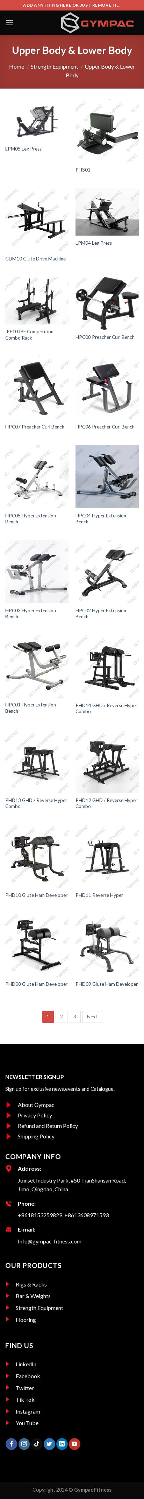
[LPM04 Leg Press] (107, 212)
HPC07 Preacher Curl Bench (34, 427)
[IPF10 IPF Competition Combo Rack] (37, 301)
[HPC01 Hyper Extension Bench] (37, 666)
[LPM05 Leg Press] (37, 120)
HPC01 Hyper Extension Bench (30, 708)
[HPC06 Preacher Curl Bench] (107, 387)
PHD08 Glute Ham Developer (36, 984)
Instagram (28, 1411)
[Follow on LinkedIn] (62, 1444)
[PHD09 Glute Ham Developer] (107, 945)
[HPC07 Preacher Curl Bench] (37, 387)
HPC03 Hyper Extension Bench (30, 614)
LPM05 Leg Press (23, 149)
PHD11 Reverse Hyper (99, 895)
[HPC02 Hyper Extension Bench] (107, 571)
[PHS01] (107, 130)
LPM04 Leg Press (93, 243)
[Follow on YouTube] (74, 1444)
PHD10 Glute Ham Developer (36, 895)
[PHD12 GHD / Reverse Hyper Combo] (107, 761)
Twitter (25, 1388)
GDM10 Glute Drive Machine (35, 259)
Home (16, 66)
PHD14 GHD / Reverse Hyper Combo (106, 708)
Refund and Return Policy (48, 1125)
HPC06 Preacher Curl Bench (105, 427)
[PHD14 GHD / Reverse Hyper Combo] (107, 666)
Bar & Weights (33, 1295)
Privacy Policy (35, 1115)
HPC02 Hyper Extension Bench (100, 614)
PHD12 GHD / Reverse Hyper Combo (106, 803)
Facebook (28, 1376)
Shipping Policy (36, 1136)
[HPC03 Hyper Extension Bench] (37, 571)
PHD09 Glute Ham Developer (106, 984)
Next (92, 1016)
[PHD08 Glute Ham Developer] (37, 945)
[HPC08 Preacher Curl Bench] (107, 303)
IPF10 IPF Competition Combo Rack (29, 335)
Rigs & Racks (31, 1284)
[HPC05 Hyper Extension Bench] (37, 476)
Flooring (26, 1319)
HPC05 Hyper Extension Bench (30, 519)
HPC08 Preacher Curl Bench (105, 337)
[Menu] (9, 22)
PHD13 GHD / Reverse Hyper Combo (36, 803)
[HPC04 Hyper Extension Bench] (107, 476)
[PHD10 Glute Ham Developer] (37, 856)
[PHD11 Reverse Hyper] (107, 856)
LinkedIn (26, 1364)
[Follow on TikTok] (37, 1444)
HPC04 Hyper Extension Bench (100, 519)
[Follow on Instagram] (24, 1444)
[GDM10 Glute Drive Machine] (37, 219)
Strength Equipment (52, 66)
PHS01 (83, 170)
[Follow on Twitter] (49, 1444)
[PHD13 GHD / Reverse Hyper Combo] (37, 761)
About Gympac (36, 1104)
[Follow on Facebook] (11, 1444)
